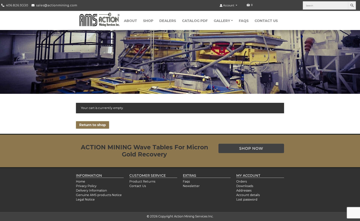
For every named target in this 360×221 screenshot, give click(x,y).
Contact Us (266, 21)
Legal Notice (85, 199)
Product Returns (142, 181)
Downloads (244, 186)
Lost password (246, 199)
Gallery (222, 21)
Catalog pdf (195, 21)
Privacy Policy (86, 186)
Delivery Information (91, 190)
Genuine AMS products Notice (99, 195)
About (130, 21)
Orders (241, 181)
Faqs (244, 21)
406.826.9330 (17, 5)
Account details (248, 195)
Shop (148, 21)
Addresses (243, 190)
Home (80, 181)
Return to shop (92, 125)
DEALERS (167, 21)
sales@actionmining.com (56, 5)
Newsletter (191, 186)
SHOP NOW (251, 148)
